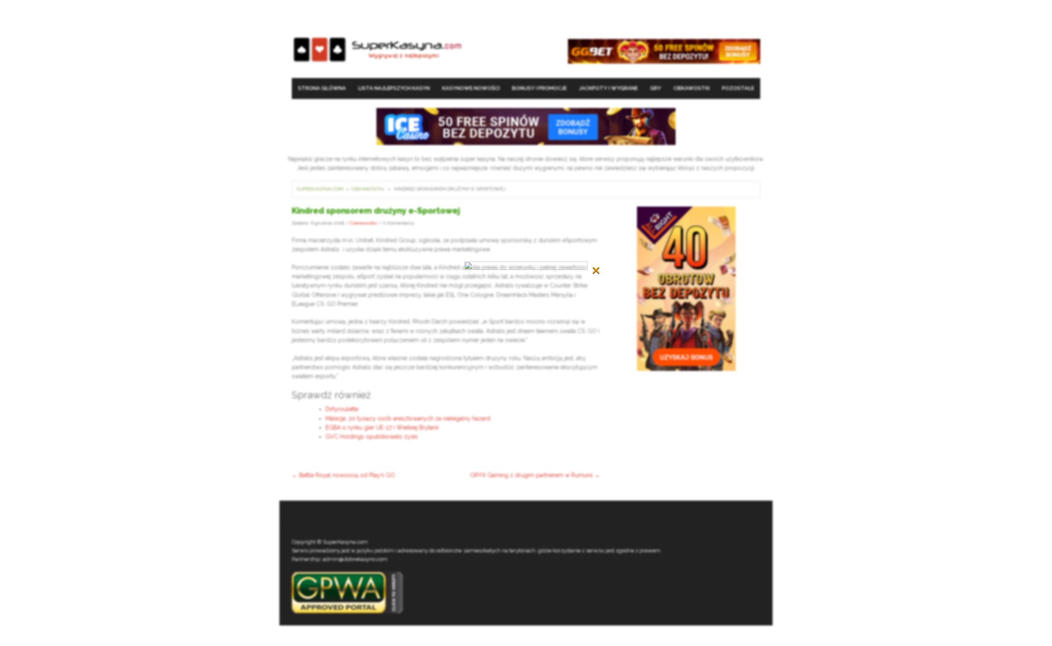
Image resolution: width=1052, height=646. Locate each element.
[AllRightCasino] (686, 288)
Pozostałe (738, 88)
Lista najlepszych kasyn (394, 88)
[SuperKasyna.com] (377, 50)
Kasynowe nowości (471, 88)
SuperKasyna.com (320, 189)
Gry (655, 88)
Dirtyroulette (341, 409)
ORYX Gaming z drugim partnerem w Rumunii (535, 475)
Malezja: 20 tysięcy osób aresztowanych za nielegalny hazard (407, 418)
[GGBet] (664, 50)
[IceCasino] (526, 126)
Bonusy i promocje (539, 88)
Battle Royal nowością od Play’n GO (343, 475)
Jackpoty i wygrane (608, 88)
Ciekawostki (692, 88)
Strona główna (322, 88)
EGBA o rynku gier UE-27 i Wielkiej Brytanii (381, 427)
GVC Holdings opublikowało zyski (371, 436)
